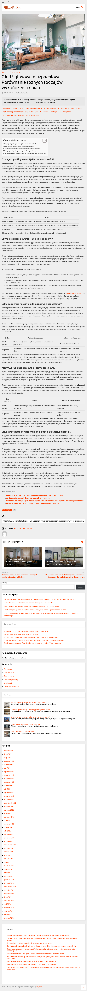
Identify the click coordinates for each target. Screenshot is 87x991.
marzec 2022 (8, 827)
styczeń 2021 (9, 876)
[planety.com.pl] (11, 9)
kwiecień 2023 (9, 782)
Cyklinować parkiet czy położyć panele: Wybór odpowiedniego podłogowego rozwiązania (37, 112)
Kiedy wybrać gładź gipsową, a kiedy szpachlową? (20, 151)
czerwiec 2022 (9, 817)
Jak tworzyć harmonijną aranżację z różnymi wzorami (30, 710)
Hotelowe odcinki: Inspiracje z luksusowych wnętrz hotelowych (26, 631)
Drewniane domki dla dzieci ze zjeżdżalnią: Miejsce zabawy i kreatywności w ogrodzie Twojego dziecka (42, 108)
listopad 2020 (9, 883)
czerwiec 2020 (9, 901)
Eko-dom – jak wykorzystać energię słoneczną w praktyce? (32, 717)
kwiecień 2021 (9, 866)
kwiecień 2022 (9, 824)
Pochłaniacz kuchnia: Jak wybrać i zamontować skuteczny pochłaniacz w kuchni (35, 954)
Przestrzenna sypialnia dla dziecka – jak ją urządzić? (30, 702)
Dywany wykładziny (11, 680)
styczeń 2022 (9, 834)
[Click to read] (64, 557)
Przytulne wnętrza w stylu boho (22, 731)
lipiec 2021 (8, 855)
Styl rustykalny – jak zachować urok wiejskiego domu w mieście (29, 943)
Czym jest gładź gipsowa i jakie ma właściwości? (20, 144)
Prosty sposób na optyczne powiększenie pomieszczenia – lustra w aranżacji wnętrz (34, 640)
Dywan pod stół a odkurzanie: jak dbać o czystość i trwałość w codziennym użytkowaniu (38, 935)
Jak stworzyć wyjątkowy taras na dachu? (25, 724)
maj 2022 (7, 820)
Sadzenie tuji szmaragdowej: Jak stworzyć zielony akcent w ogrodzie (31, 964)
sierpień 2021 (9, 852)
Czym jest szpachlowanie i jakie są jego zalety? (19, 146)
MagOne (39, 987)
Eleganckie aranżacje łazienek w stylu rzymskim (21, 634)
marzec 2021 (8, 869)
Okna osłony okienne (11, 686)
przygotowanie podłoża (74, 293)
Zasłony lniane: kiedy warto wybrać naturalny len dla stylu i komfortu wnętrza (31, 606)
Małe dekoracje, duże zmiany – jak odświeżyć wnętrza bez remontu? (31, 961)
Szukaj (4, 583)
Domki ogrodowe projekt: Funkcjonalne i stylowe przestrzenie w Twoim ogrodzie (32, 643)
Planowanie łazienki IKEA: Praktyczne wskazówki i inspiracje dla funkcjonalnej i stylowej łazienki (65, 576)
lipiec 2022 (8, 813)
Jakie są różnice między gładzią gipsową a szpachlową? (22, 148)
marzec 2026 (8, 765)
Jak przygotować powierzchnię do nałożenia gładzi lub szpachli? (25, 153)
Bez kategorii (8, 669)
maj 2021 (7, 862)
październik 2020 (10, 887)
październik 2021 (10, 845)
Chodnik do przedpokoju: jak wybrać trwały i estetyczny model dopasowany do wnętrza (35, 610)
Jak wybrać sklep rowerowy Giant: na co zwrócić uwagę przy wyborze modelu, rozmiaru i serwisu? (39, 599)
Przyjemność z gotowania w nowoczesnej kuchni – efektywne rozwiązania (31, 637)
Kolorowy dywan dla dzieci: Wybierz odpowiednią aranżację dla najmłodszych (35, 495)
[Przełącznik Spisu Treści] (43, 141)
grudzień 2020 (9, 880)
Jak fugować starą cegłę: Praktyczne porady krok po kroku (28, 498)
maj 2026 (7, 758)
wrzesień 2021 (9, 848)
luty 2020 (7, 915)
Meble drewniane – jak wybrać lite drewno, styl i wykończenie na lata (28, 603)
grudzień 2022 (9, 796)
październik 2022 (10, 803)
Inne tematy (8, 683)
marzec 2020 (8, 911)
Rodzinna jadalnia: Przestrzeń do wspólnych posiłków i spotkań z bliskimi (19, 576)
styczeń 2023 (9, 792)
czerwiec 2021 (9, 859)
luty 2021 (7, 873)
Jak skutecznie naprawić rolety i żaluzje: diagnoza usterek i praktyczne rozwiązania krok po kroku (41, 946)
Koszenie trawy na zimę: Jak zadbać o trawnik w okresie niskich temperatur (34, 503)
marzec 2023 (8, 785)
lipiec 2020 (8, 897)
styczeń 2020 (9, 918)
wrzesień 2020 (9, 890)
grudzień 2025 (9, 775)
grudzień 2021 (9, 838)
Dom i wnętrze (9, 673)
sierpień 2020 (9, 894)
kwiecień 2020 (9, 908)
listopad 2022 (9, 799)
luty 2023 (7, 789)
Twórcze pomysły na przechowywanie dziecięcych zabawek (19, 561)
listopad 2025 (9, 779)
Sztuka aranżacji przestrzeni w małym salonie (21, 115)
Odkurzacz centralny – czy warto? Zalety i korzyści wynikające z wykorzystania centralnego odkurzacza (45, 501)
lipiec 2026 (8, 754)
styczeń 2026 (9, 772)
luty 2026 (7, 768)
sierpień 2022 (9, 810)
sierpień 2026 (9, 751)
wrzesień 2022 (9, 806)
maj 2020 (7, 904)
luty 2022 (7, 831)
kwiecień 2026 (9, 761)
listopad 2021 (9, 841)
